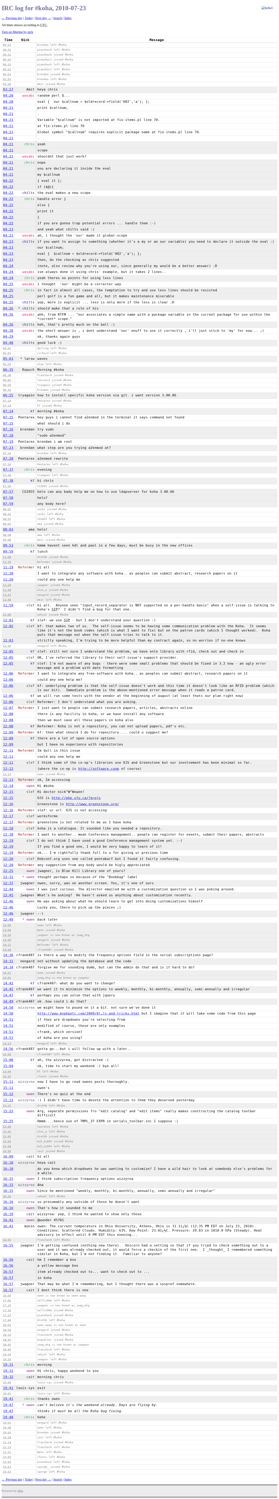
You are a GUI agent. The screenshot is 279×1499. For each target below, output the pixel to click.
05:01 (7, 353)
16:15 (8, 1179)
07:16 (8, 429)
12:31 (8, 877)
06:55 (8, 395)
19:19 (7, 1354)
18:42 (7, 1339)
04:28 (8, 331)
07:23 (8, 448)
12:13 (7, 774)
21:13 (7, 1442)
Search (57, 18)
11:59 (8, 605)
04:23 (8, 229)
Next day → (43, 18)
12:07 (8, 708)
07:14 (7, 400)
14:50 (8, 1007)
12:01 (8, 620)
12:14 (8, 786)
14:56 (8, 1049)
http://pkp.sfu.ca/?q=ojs (76, 798)
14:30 (8, 955)
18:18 (7, 1329)
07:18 (8, 435)
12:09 (8, 732)
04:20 (8, 95)
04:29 (8, 337)
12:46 (8, 901)
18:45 (7, 1344)
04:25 (8, 284)
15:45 (7, 1136)
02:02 (7, 79)
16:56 (8, 1260)
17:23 (7, 1315)
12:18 (8, 828)
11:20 (8, 573)
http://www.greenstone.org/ (92, 804)
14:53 (7, 1043)
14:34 (8, 967)
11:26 (7, 585)
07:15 (8, 417)
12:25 (8, 871)
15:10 (7, 1076)
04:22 (8, 181)
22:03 (7, 1457)
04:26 (8, 308)
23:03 (7, 1461)
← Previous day (12, 18)
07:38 (7, 475)
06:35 (8, 370)
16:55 (7, 1239)
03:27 (8, 89)
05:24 (7, 364)
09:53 (8, 545)
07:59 (8, 504)
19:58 (7, 1427)
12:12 (8, 769)
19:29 (7, 1359)
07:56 (7, 486)
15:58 (7, 1146)
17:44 (7, 1320)
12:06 (8, 673)
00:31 (7, 49)
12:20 (8, 859)
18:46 (7, 1349)
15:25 (8, 1121)
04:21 (8, 108)
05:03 (8, 359)
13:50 (7, 939)
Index (68, 18)
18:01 (7, 1325)
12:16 (8, 804)
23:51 (7, 1466)
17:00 (7, 1300)
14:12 (7, 944)
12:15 (8, 792)
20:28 (7, 1437)
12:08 (8, 714)
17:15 (7, 1305)
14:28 (7, 949)
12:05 (8, 651)
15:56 (7, 1141)
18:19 (7, 1334)
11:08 (7, 557)
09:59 (8, 551)
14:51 (8, 1020)
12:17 (8, 816)
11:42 (7, 594)
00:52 (7, 69)
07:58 (8, 498)
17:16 (7, 1310)
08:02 (7, 509)
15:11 (8, 1082)
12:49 (8, 919)
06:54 (7, 385)
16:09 (7, 1151)
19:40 (7, 1382)
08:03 (7, 519)
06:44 (7, 380)
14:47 (8, 995)
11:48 (7, 599)
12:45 (8, 895)
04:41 (7, 348)
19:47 (8, 1405)
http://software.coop (98, 769)
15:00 (8, 1060)
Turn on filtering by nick (17, 32)
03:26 (7, 84)
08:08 (7, 535)
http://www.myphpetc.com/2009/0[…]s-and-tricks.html (88, 1013)
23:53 (7, 1471)
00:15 (7, 44)
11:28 (7, 589)
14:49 (8, 1001)
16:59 (7, 1295)
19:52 (7, 1422)
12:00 (7, 614)
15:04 (8, 1066)
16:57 (8, 1272)
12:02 (8, 626)
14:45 (8, 989)
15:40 (7, 1126)
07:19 (8, 442)
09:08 (7, 539)
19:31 (8, 1365)
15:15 (7, 1105)
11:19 (7, 561)
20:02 (7, 1432)
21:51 (7, 1452)
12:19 (8, 841)
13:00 (7, 930)
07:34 (7, 464)
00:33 (7, 59)
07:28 (8, 459)
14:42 (7, 977)
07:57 (8, 492)
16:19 (8, 1214)
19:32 (8, 1377)
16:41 (8, 1220)
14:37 (7, 972)
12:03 (8, 640)
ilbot (20, 1490)
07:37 (8, 470)
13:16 (7, 935)
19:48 (8, 1417)
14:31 (8, 961)
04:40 (8, 343)
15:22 (8, 1111)
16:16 (7, 1196)
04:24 (8, 266)
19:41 (8, 1388)
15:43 (7, 1131)
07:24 (7, 453)
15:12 (8, 1094)
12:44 (8, 889)
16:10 (8, 1163)
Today (29, 18)
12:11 (8, 750)
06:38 (7, 375)
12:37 (8, 883)
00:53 (7, 74)
